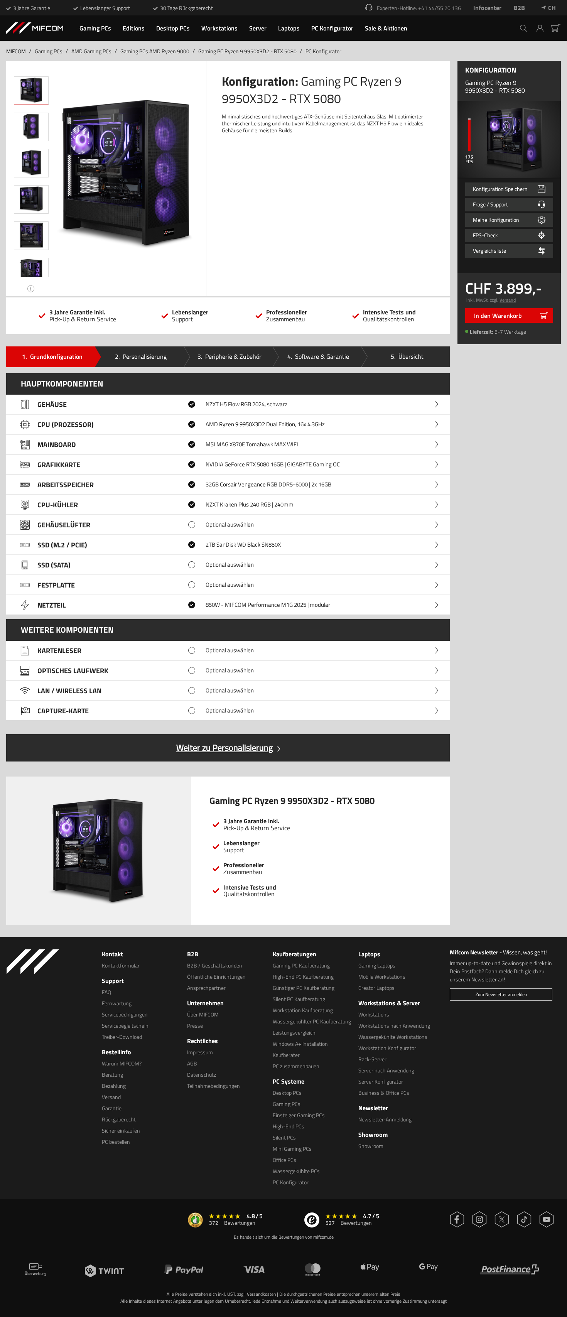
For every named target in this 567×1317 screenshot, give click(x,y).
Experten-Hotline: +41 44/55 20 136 (419, 8)
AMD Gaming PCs (91, 51)
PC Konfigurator (323, 51)
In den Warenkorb (498, 315)
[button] (543, 28)
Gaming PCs (48, 51)
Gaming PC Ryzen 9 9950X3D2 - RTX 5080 (247, 51)
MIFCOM (16, 51)
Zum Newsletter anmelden (501, 994)
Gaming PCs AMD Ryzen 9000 (154, 51)
